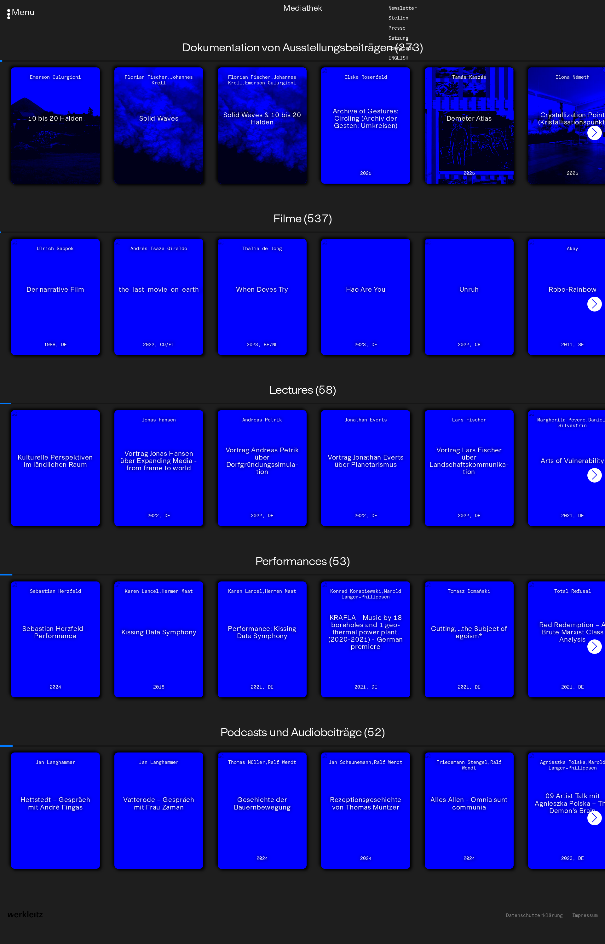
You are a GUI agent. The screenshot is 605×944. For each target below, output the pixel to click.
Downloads (401, 48)
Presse (397, 28)
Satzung (398, 38)
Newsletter (403, 8)
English (398, 58)
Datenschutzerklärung (534, 915)
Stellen (398, 18)
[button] (594, 133)
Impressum (585, 915)
